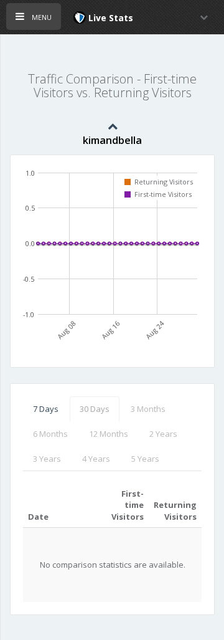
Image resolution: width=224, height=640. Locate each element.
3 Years (47, 458)
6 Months (50, 433)
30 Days (95, 408)
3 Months (148, 408)
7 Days (45, 408)
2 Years (163, 433)
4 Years (96, 458)
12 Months (108, 433)
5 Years (145, 458)
